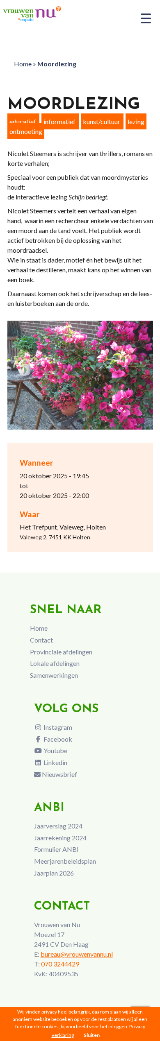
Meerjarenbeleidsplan (65, 861)
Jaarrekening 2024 (60, 838)
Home (23, 64)
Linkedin (54, 762)
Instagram (57, 727)
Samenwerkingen (54, 675)
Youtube (54, 750)
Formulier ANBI (56, 849)
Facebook (57, 739)
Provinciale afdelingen (61, 652)
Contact (41, 640)
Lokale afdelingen (55, 663)
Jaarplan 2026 (54, 873)
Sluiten (92, 1035)
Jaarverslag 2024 (58, 826)
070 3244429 (60, 964)
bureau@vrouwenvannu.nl (77, 954)
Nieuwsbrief (59, 774)
